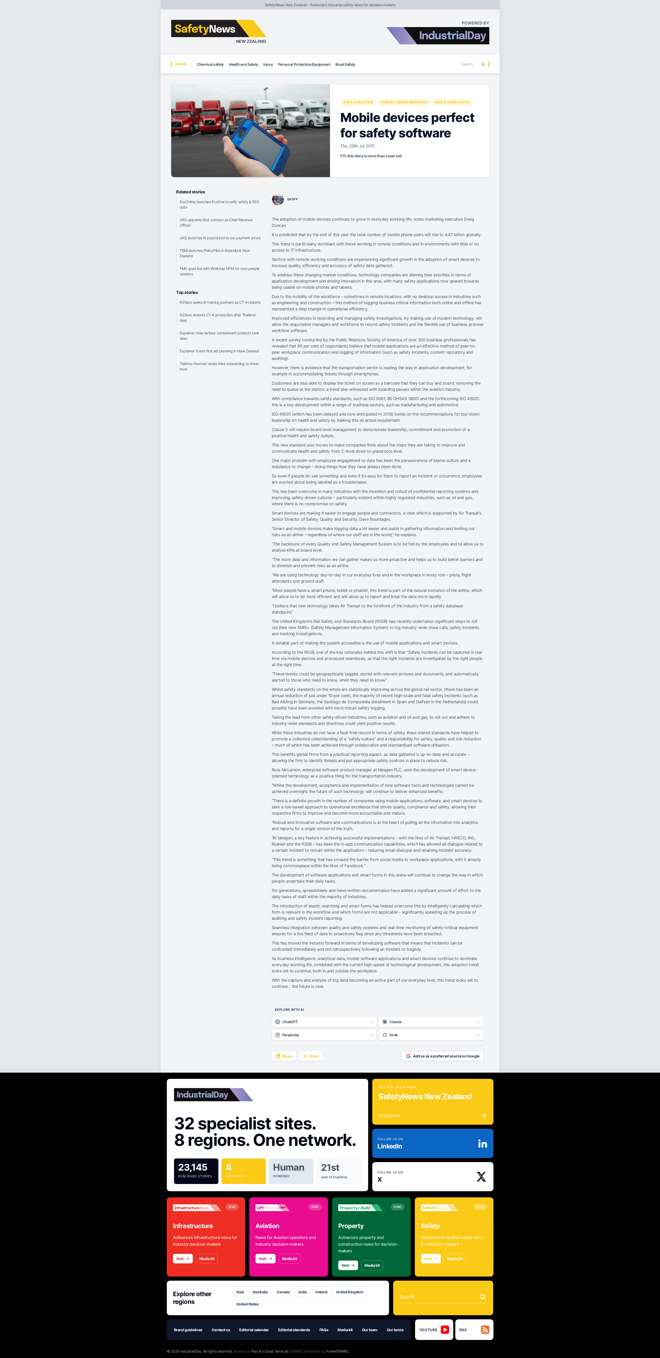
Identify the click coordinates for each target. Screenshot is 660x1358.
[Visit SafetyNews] (445, 1208)
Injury (268, 64)
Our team (369, 1330)
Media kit (206, 1258)
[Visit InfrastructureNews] (197, 1208)
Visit (180, 1258)
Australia (260, 1292)
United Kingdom (349, 1292)
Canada (283, 1292)
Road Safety (345, 64)
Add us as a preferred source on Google (446, 1056)
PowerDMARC (337, 1351)
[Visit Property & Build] (362, 1208)
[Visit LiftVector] (279, 1208)
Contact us (221, 1330)
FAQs (323, 1330)
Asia (240, 1292)
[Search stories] (483, 1297)
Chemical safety (210, 64)
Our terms (395, 1330)
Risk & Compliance (452, 102)
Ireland (321, 1292)
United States (247, 1304)
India (303, 1292)
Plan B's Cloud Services (269, 1351)
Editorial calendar (254, 1330)
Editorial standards (294, 1330)
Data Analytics (358, 102)
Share (287, 1056)
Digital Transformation (404, 102)
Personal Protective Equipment (304, 64)
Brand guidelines (188, 1330)
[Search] (483, 64)
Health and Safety (243, 64)
